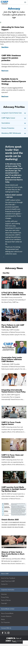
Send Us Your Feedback (8, 578)
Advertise (4, 594)
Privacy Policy (5, 597)
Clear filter (6, 273)
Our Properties (5, 622)
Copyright (4, 603)
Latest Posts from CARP (8, 581)
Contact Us (4, 584)
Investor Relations (6, 616)
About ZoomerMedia (7, 613)
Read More (4, 47)
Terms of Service (6, 600)
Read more (4, 70)
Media (3, 619)
